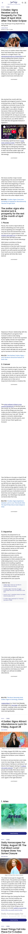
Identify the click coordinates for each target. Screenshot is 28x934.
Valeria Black (4, 28)
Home (2, 7)
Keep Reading (14, 833)
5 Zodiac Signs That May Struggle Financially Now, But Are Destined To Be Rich (14, 590)
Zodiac (8, 7)
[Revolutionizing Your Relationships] (14, 2)
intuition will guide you (8, 235)
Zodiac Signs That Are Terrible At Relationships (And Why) (12, 585)
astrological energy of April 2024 (11, 56)
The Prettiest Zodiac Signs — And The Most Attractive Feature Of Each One (13, 357)
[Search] (22, 2)
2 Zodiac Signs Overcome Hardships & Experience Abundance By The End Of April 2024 (13, 201)
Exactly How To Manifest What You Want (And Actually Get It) (14, 595)
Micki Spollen (4, 856)
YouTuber (14, 705)
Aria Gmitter (4, 730)
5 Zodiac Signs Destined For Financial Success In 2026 (13, 599)
